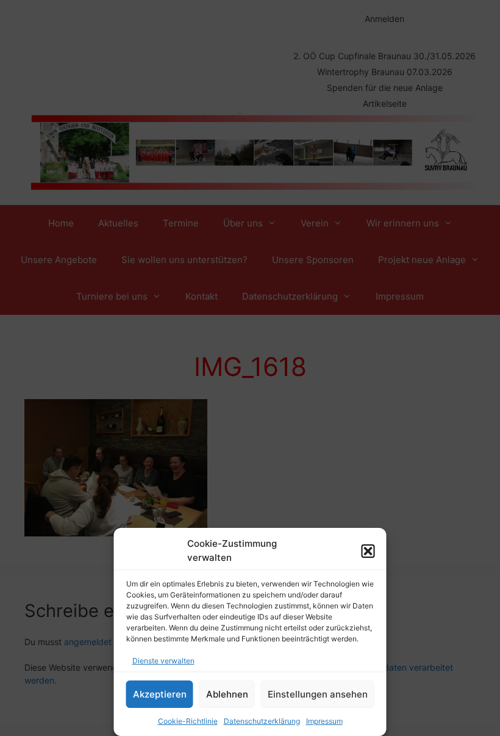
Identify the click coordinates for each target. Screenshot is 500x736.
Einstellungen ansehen (318, 694)
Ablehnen (227, 694)
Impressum (324, 721)
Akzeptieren (160, 694)
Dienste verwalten (163, 660)
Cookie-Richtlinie (188, 721)
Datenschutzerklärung (262, 721)
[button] (368, 551)
